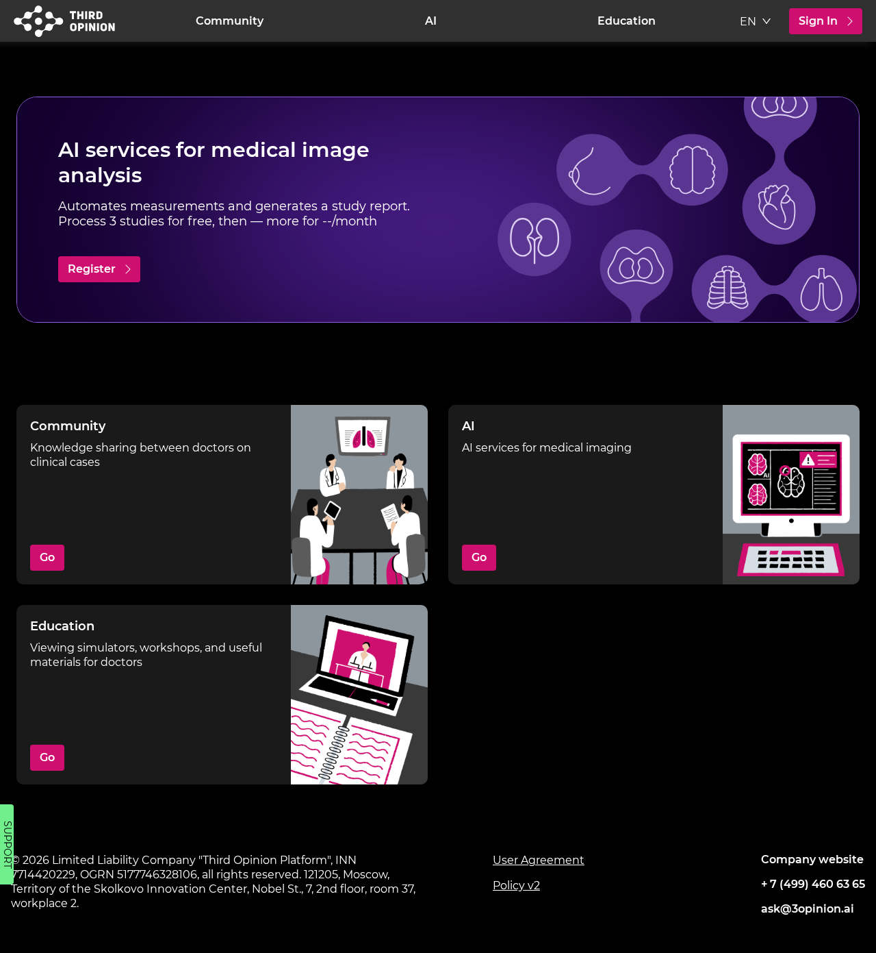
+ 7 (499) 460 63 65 (813, 884)
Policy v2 (516, 885)
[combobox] (756, 23)
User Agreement (538, 860)
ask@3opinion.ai (807, 908)
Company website (812, 859)
